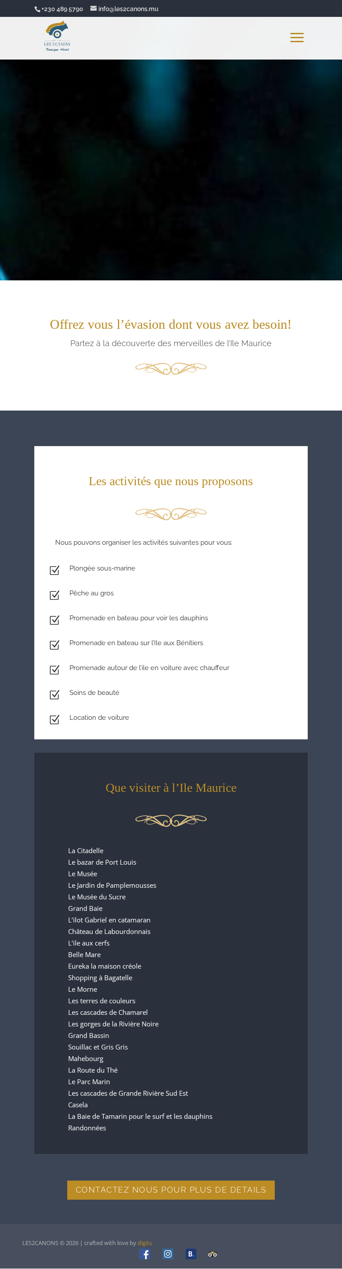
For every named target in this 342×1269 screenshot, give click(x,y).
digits (145, 1243)
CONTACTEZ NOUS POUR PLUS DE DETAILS (171, 1189)
